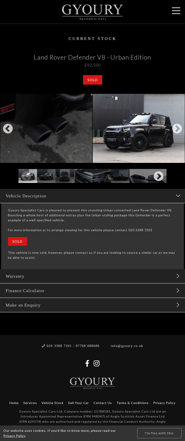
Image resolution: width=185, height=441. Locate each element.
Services (30, 403)
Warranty (15, 276)
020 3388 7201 (59, 346)
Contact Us (102, 403)
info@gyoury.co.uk (127, 346)
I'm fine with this (159, 433)
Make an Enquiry (23, 304)
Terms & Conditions (132, 403)
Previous (8, 129)
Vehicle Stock (53, 403)
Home (14, 403)
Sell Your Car (78, 403)
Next (177, 129)
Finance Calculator (25, 290)
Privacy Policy (164, 403)
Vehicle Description (26, 195)
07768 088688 (87, 346)
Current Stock (93, 38)
